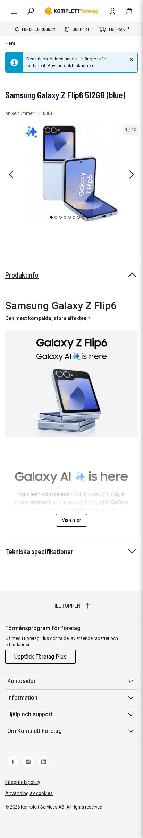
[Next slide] (131, 174)
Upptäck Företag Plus (40, 656)
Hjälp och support (29, 714)
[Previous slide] (11, 174)
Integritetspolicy (22, 782)
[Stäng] (130, 59)
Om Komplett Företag (34, 731)
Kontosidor (21, 681)
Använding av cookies (29, 793)
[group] (71, 173)
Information (22, 697)
